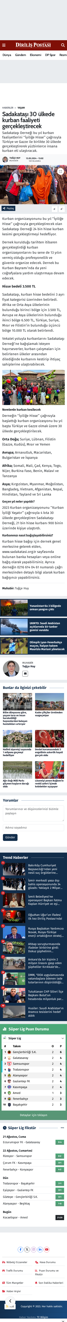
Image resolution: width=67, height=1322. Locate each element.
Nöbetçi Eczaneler (17, 1262)
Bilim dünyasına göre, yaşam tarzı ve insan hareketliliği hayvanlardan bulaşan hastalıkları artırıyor (15, 718)
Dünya (7, 55)
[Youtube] (46, 1249)
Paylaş (10, 208)
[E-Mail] (25, 674)
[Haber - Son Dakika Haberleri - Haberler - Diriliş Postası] (33, 45)
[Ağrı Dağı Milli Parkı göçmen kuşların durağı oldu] (17, 770)
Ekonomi (35, 55)
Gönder (10, 837)
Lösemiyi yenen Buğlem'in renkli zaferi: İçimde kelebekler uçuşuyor (49, 783)
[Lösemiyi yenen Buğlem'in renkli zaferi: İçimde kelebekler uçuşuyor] (49, 770)
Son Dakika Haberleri (51, 1282)
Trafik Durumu (14, 1270)
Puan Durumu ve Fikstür (47, 1272)
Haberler (7, 107)
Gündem (20, 55)
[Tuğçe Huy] (11, 668)
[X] (27, 1249)
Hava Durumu (48, 1262)
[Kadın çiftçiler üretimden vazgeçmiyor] (49, 701)
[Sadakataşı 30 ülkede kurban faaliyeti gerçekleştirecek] (33, 184)
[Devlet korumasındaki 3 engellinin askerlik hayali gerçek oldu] (49, 738)
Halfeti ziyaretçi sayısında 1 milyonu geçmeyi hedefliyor (17, 752)
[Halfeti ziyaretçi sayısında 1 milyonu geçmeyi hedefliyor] (17, 738)
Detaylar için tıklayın (33, 1115)
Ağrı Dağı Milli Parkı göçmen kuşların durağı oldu (16, 783)
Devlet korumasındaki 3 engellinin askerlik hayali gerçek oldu (49, 752)
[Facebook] (20, 1249)
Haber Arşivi (14, 1291)
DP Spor (50, 55)
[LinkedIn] (40, 1249)
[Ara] (63, 45)
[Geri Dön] (10, 1301)
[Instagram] (33, 1249)
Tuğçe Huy (28, 666)
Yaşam (21, 107)
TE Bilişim (42, 1317)
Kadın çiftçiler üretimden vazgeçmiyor (49, 714)
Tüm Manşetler (14, 1282)
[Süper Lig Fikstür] (62, 1128)
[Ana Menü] (3, 45)
